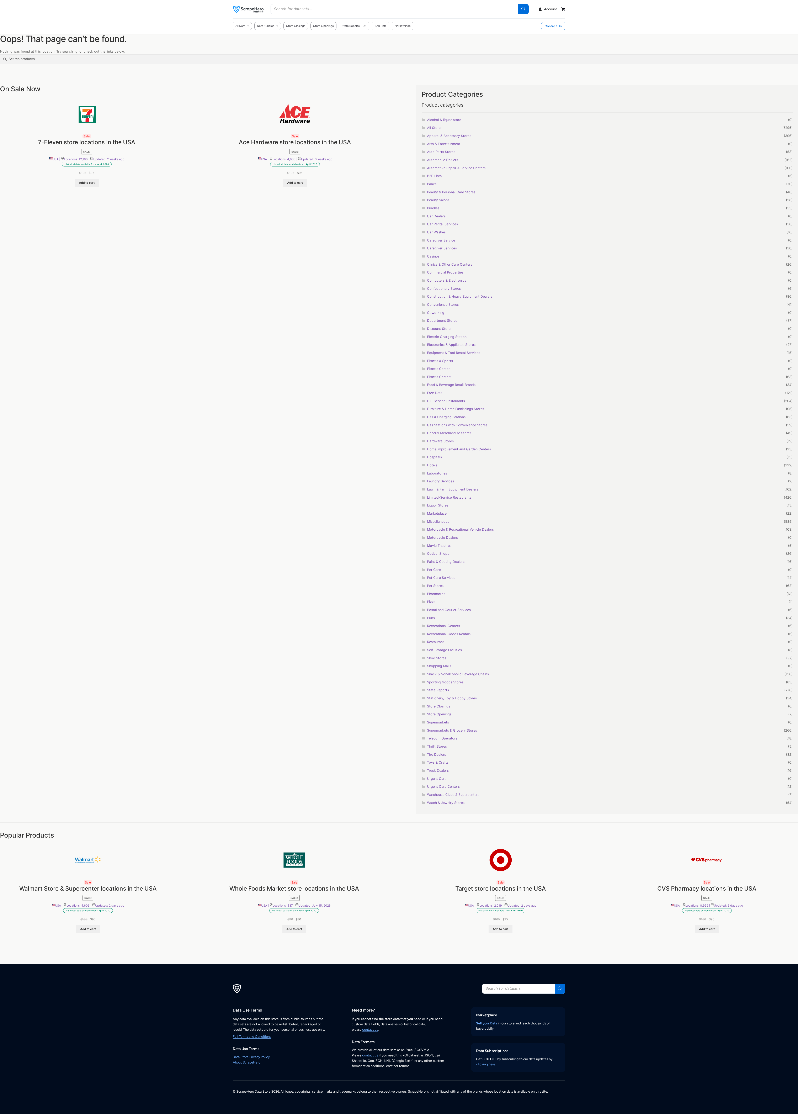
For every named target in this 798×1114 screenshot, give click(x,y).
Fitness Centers (439, 377)
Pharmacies (436, 594)
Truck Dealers (438, 770)
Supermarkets (438, 722)
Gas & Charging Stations (446, 417)
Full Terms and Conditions (252, 1037)
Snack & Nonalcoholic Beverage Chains (458, 674)
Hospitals (434, 457)
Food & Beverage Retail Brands (451, 385)
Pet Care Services (441, 577)
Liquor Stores (437, 505)
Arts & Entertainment (443, 144)
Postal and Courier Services (449, 610)
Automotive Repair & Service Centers (456, 168)
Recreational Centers (443, 626)
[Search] (523, 9)
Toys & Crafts (437, 762)
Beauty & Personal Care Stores (451, 192)
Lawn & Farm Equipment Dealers (452, 489)
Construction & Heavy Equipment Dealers (459, 296)
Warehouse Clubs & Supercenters (453, 794)
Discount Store (439, 329)
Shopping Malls (439, 666)
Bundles (433, 208)
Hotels (432, 465)
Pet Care (434, 570)
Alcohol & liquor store (444, 120)
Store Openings (323, 26)
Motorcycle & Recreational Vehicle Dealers (460, 529)
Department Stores (442, 320)
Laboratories (437, 473)
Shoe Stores (436, 658)
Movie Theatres (439, 545)
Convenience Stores (443, 304)
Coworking (435, 313)
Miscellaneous (438, 521)
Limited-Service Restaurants (449, 497)
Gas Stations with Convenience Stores (457, 425)
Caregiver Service (441, 240)
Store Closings (295, 26)
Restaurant (435, 642)
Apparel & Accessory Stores (449, 136)
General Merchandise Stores (449, 433)
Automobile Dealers (442, 160)
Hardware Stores (440, 441)
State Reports (438, 690)
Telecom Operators (442, 738)
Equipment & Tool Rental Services (453, 353)
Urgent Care (436, 778)
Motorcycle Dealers (442, 537)
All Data (240, 26)
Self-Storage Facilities (444, 650)
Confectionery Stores (444, 288)
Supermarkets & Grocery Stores (452, 730)
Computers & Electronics (446, 280)
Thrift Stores (437, 746)
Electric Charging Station (447, 337)
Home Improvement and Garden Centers (459, 449)
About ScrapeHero (246, 1062)
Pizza (431, 602)
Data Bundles (265, 26)
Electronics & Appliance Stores (451, 345)
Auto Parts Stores (441, 152)
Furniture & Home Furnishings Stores (455, 409)
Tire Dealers (436, 754)
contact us (370, 1029)
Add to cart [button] (87, 182)
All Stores (434, 128)
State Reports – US (354, 26)
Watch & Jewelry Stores (445, 803)
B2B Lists (380, 26)
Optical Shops (438, 553)
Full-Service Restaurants (446, 401)
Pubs (431, 618)
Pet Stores (435, 586)
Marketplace (402, 26)
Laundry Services (440, 481)
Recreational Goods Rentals (448, 634)
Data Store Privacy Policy (251, 1057)
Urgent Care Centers (443, 786)
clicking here (485, 1064)
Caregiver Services (442, 248)
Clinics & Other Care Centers (449, 264)
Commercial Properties (445, 272)
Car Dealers (436, 216)
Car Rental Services (442, 224)
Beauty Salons (438, 200)
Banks (431, 184)
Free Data (434, 393)
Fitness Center (438, 369)
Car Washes (436, 232)
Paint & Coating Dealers (445, 561)
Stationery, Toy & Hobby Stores (452, 698)
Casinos (433, 256)
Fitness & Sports (440, 361)
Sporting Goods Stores (445, 682)
